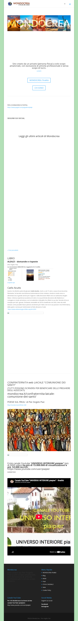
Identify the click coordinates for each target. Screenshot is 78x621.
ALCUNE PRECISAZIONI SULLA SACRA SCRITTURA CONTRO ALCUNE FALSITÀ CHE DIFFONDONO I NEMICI (36, 160)
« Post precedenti (12, 250)
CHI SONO (39, 88)
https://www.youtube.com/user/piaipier (28, 468)
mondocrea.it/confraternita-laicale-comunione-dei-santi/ (31, 395)
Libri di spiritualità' (37, 237)
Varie (44, 587)
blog (44, 575)
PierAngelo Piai (15, 147)
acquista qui (11, 282)
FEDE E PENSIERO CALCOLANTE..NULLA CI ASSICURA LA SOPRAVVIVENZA (38, 196)
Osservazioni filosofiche (34, 202)
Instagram (45, 606)
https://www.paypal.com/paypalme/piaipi (19, 107)
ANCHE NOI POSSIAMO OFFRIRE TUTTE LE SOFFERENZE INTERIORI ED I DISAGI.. (38, 233)
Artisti (44, 578)
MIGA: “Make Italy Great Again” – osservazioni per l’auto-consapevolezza (38, 144)
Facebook (44, 604)
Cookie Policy (47, 590)
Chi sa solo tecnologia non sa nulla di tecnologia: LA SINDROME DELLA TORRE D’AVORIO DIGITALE (37, 180)
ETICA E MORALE (49, 164)
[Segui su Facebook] (8, 123)
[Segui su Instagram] (12, 123)
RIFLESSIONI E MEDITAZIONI (53, 147)
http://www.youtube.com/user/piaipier (19, 605)
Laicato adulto (21, 202)
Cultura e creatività (37, 147)
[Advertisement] (39, 45)
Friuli (44, 581)
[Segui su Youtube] (16, 123)
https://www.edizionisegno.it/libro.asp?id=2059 (22, 309)
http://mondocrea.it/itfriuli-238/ (16, 405)
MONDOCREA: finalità (39, 80)
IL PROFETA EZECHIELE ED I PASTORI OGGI (26, 214)
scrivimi (39, 71)
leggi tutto (12, 150)
